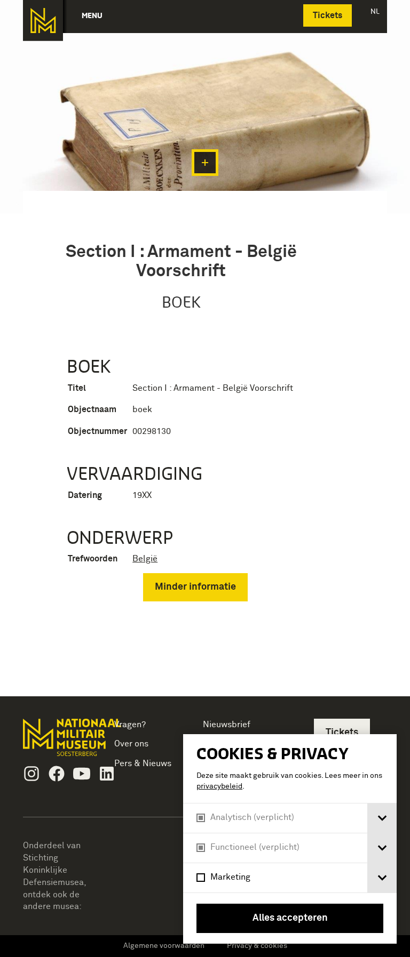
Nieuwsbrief (226, 724)
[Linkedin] (106, 773)
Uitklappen (205, 162)
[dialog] (290, 839)
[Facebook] (56, 773)
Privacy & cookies (257, 946)
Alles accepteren (290, 918)
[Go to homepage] (57, 742)
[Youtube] (81, 773)
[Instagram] (31, 773)
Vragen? (130, 724)
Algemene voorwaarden (163, 946)
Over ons (131, 743)
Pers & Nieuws (142, 763)
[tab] (382, 818)
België (144, 558)
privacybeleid (219, 786)
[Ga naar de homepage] (43, 20)
